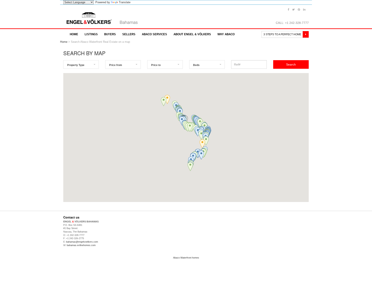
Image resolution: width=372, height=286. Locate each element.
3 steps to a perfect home (283, 34)
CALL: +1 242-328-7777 (292, 22)
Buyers (110, 34)
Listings (91, 34)
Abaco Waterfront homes (186, 257)
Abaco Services (154, 34)
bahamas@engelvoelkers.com (82, 241)
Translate (124, 2)
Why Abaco (226, 34)
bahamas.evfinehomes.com (81, 245)
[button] (200, 123)
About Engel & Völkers (192, 34)
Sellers (128, 34)
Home (74, 34)
